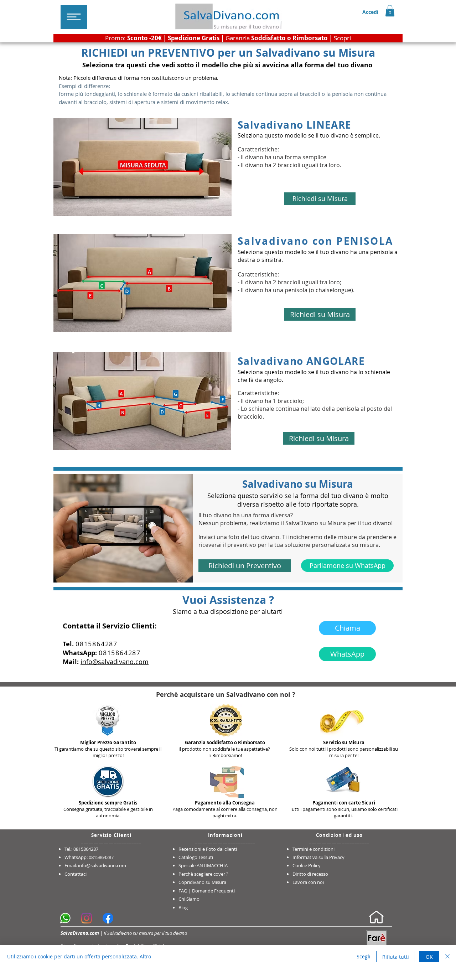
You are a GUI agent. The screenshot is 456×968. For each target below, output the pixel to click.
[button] (74, 17)
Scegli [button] (363, 956)
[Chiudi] (447, 956)
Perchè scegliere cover (201, 874)
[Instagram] (86, 918)
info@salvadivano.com (115, 661)
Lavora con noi (308, 882)
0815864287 (97, 644)
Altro (145, 956)
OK (429, 956)
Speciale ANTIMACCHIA (203, 865)
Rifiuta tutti (395, 956)
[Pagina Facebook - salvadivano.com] (108, 918)
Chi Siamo (189, 899)
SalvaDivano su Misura (315, 523)
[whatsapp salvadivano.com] (65, 918)
